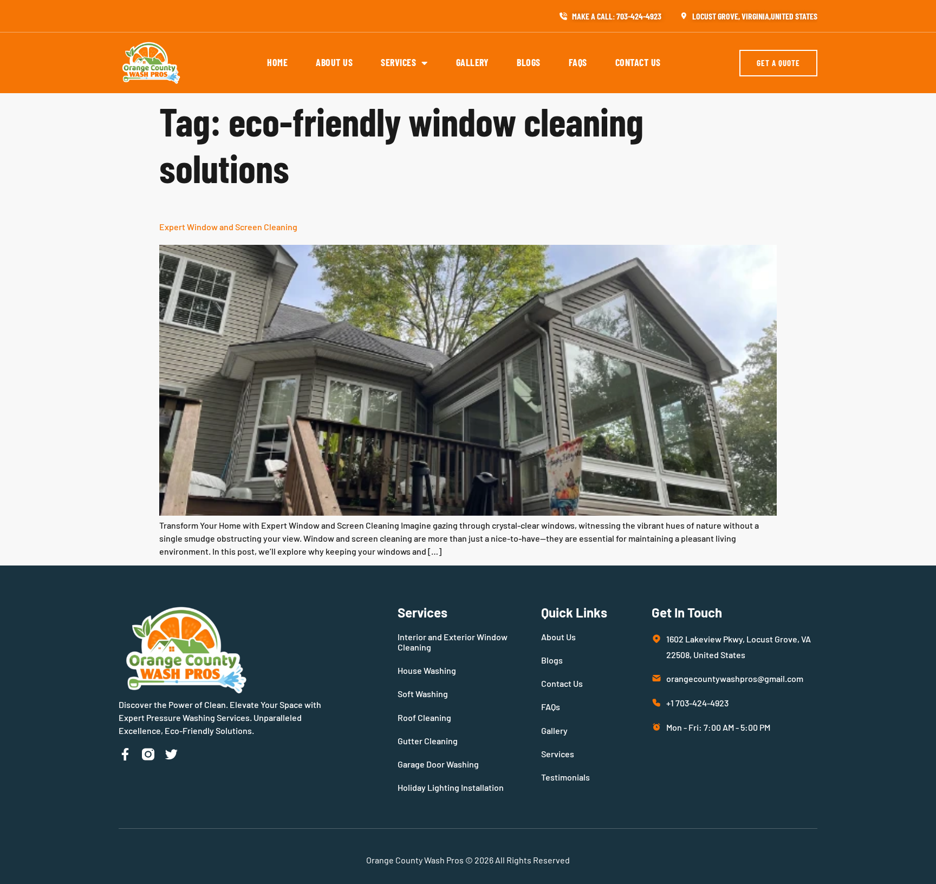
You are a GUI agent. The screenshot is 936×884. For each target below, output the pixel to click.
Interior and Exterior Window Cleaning (453, 642)
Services (398, 62)
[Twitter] (171, 754)
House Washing (427, 670)
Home (277, 62)
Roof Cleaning (424, 717)
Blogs (529, 62)
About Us (334, 62)
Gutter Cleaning (428, 741)
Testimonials (565, 777)
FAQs (578, 62)
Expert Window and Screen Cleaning (228, 227)
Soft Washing (423, 693)
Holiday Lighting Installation (451, 787)
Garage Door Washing (438, 764)
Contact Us (638, 62)
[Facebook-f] (125, 754)
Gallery (472, 62)
